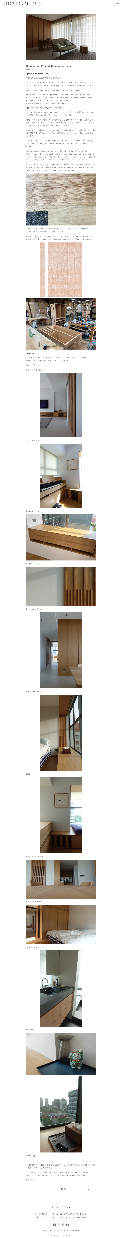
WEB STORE (47, 1230)
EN (41, 3)
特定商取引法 (74, 1230)
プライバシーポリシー (61, 1230)
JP (34, 3)
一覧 (61, 1189)
